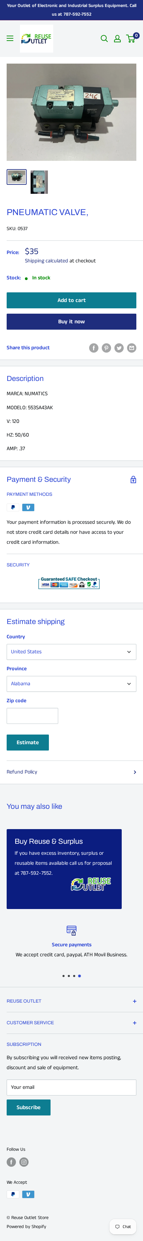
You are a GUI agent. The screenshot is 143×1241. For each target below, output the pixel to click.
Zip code (16, 701)
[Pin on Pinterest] (106, 348)
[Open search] (104, 38)
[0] (131, 39)
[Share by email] (131, 348)
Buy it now (71, 322)
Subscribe (29, 1107)
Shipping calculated (46, 261)
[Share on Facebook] (93, 348)
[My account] (117, 38)
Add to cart (72, 300)
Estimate (28, 743)
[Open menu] (10, 38)
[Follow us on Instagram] (24, 1162)
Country (16, 637)
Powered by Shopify (26, 1226)
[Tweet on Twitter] (119, 348)
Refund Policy (22, 772)
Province (17, 669)
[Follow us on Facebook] (11, 1162)
